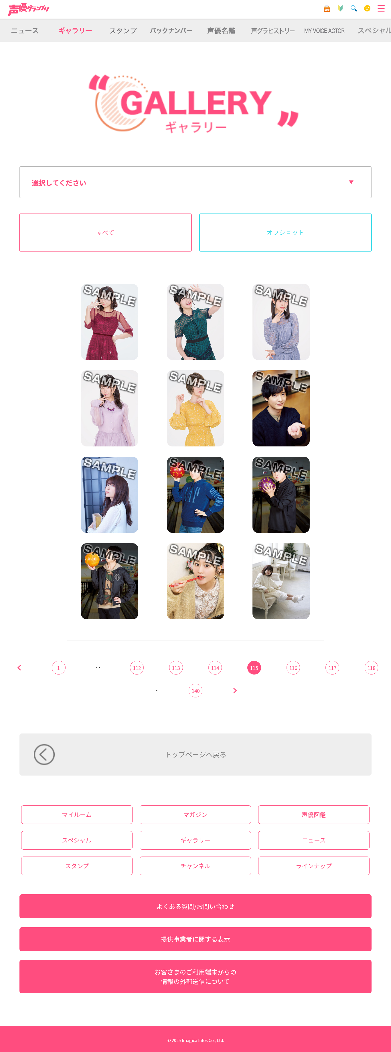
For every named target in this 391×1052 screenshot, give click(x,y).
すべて (105, 232)
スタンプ (77, 865)
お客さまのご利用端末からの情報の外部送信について (195, 976)
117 (332, 667)
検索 (354, 8)
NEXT (235, 690)
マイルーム (367, 8)
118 (371, 667)
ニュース (314, 840)
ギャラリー (195, 840)
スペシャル (77, 840)
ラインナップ (314, 865)
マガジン (195, 814)
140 (196, 690)
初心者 (340, 8)
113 (176, 667)
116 (293, 667)
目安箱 (327, 8)
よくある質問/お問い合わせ (195, 906)
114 (215, 667)
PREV (19, 668)
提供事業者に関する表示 (195, 938)
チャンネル (195, 865)
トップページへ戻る (195, 754)
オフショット (285, 232)
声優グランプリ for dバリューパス (29, 9)
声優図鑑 (314, 814)
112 (137, 667)
